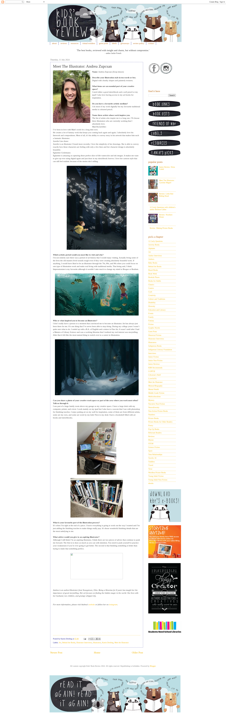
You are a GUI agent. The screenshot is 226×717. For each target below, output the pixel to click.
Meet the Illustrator (121, 643)
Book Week (152, 274)
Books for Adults (154, 281)
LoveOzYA (152, 379)
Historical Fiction (154, 335)
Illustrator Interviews (84, 643)
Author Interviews (155, 256)
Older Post (137, 652)
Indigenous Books (155, 346)
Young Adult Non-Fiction (157, 480)
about (54, 43)
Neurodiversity (153, 407)
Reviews (151, 436)
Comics (151, 288)
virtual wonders (88, 43)
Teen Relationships (155, 454)
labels (114, 43)
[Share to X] (94, 639)
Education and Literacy (157, 310)
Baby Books (152, 263)
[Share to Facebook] (97, 639)
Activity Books (153, 245)
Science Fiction (154, 447)
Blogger (153, 666)
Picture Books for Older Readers (160, 422)
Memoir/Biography (155, 386)
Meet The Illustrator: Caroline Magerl (167, 181)
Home (97, 652)
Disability (152, 303)
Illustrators (97, 643)
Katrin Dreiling (107, 643)
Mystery (151, 400)
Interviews (152, 353)
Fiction (151, 324)
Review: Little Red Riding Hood (166, 195)
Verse (150, 469)
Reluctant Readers (155, 433)
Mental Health (153, 389)
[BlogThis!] (92, 639)
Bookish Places (153, 277)
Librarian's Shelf (154, 375)
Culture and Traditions (156, 299)
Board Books (153, 270)
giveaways (125, 43)
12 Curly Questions (155, 241)
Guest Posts (152, 332)
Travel (150, 465)
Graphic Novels (154, 328)
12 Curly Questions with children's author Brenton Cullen (162, 208)
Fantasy (151, 321)
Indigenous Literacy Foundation (160, 350)
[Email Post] (85, 639)
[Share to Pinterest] (99, 639)
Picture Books (153, 418)
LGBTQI (151, 371)
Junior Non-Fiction (155, 361)
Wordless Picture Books (157, 473)
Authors (151, 259)
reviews (64, 43)
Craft (150, 292)
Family (151, 317)
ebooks (150, 483)
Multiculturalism (154, 397)
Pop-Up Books (153, 429)
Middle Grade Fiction (156, 393)
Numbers (151, 415)
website (92, 604)
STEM (150, 444)
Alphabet (151, 248)
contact (151, 43)
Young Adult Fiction (155, 476)
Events (150, 313)
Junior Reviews (154, 364)
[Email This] (89, 639)
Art (60, 643)
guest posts (103, 43)
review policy (138, 43)
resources (74, 43)
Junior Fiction (153, 357)
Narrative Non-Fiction (156, 404)
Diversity (151, 306)
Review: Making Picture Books (161, 228)
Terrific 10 (152, 458)
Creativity (152, 295)
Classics (151, 285)
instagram (113, 604)
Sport (150, 451)
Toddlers (151, 462)
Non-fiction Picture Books (158, 411)
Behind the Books (68, 643)
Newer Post (56, 652)
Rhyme (151, 440)
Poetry (150, 426)
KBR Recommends (155, 368)
